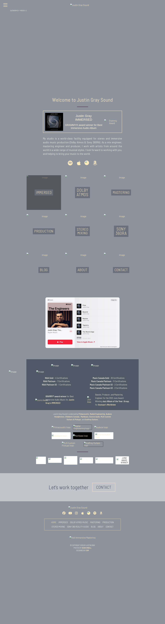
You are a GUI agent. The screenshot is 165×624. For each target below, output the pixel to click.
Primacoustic (84, 414)
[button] (5, 5)
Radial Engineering (97, 414)
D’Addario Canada (72, 416)
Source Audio (94, 416)
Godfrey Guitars (91, 419)
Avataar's (107, 404)
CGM (87, 550)
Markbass (84, 416)
